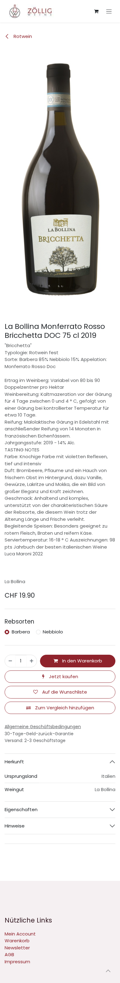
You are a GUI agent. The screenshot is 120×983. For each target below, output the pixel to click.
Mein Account (20, 934)
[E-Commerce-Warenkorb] (96, 11)
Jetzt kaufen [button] (63, 676)
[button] (108, 970)
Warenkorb (17, 940)
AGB (9, 954)
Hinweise (15, 826)
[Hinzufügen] (31, 661)
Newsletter (17, 947)
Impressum (17, 961)
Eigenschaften (21, 809)
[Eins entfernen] (10, 661)
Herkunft (14, 761)
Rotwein (22, 36)
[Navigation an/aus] (109, 11)
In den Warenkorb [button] (81, 660)
